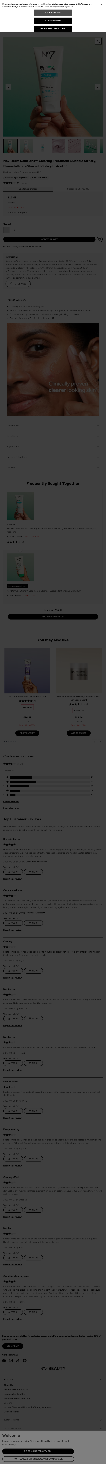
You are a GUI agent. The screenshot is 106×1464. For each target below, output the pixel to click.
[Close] (102, 4)
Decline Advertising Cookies (53, 28)
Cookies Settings (53, 12)
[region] (53, 16)
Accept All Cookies (53, 20)
